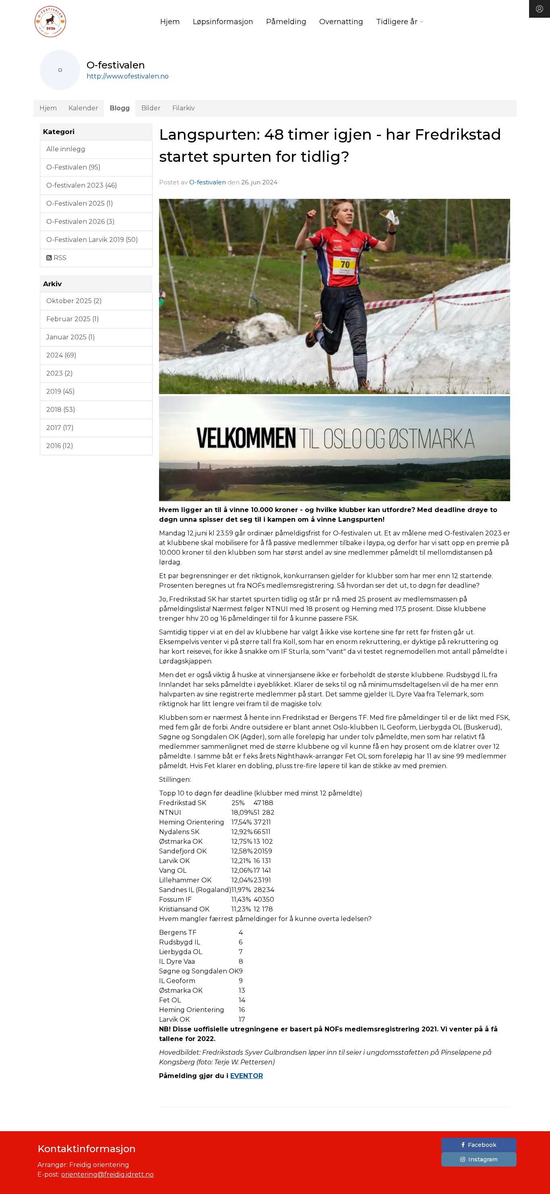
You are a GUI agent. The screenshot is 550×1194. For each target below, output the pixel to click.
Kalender (83, 108)
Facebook (482, 1145)
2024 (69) (61, 355)
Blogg (120, 108)
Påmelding (286, 21)
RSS (59, 258)
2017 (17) (60, 428)
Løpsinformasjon (223, 21)
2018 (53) (60, 409)
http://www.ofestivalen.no (128, 76)
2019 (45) (60, 391)
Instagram (483, 1159)
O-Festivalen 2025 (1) (79, 203)
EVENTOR (246, 1076)
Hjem (170, 21)
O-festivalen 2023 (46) (81, 185)
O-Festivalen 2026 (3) (80, 221)
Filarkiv (183, 108)
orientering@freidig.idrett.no (107, 1174)
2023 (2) (59, 373)
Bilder (151, 108)
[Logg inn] (539, 9)
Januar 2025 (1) (70, 337)
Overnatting (341, 21)
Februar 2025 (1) (72, 319)
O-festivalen (207, 182)
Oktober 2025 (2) (74, 301)
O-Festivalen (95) (73, 167)
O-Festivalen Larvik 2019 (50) (92, 240)
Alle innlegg (65, 149)
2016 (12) (59, 446)
